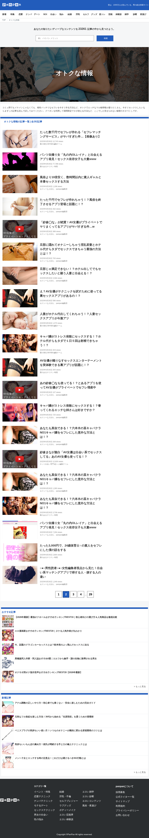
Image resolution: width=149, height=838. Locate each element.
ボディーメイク (67, 810)
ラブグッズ (65, 805)
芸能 (110, 14)
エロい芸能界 (66, 814)
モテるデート (41, 805)
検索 (106, 38)
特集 (12, 14)
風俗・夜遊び (89, 805)
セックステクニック (44, 810)
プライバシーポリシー (127, 810)
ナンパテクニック (43, 800)
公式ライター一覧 (125, 796)
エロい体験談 (66, 819)
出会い (53, 14)
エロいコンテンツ (91, 800)
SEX (45, 14)
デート (37, 14)
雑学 (127, 14)
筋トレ (102, 14)
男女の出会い (41, 814)
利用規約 (120, 806)
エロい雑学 (88, 791)
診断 (135, 14)
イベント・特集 (42, 791)
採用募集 (120, 792)
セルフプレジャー (68, 800)
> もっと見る (140, 686)
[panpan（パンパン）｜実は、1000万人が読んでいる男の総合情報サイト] (11, 4)
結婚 (70, 14)
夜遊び (143, 14)
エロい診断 (88, 796)
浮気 (78, 14)
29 (90, 594)
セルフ (86, 14)
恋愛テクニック (42, 796)
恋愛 (21, 14)
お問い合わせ (123, 815)
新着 (4, 14)
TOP (4, 20)
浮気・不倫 (65, 796)
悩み (62, 14)
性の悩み (38, 819)
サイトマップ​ (123, 801)
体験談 (119, 14)
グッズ (94, 14)
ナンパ (29, 14)
